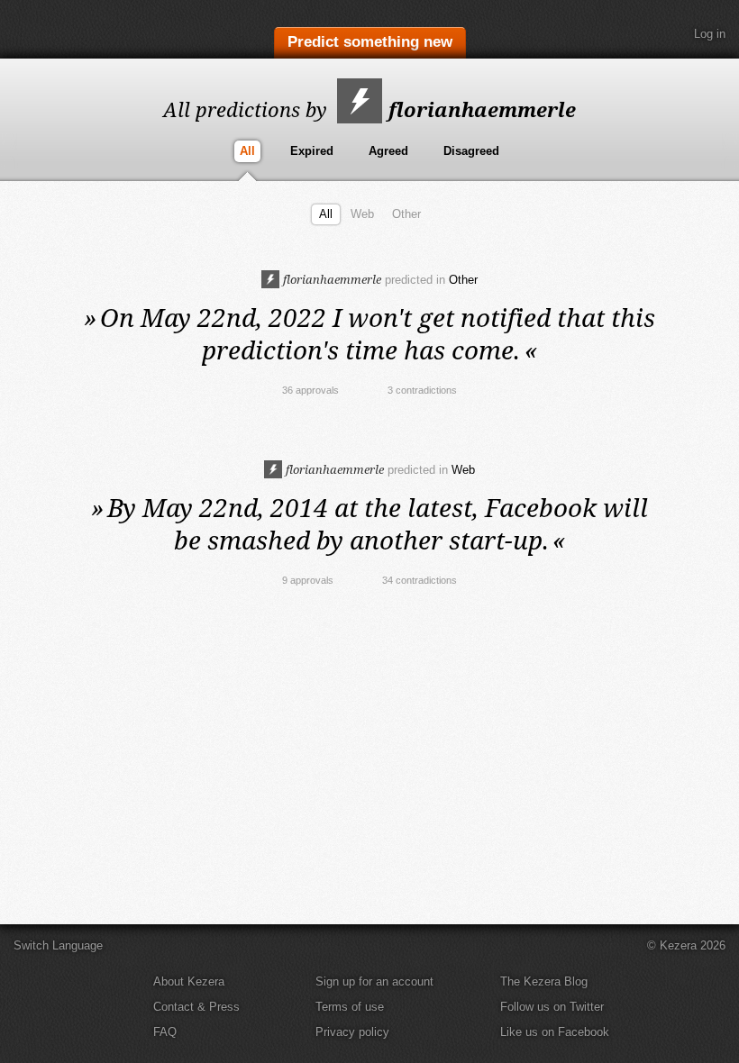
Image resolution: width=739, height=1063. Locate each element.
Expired (311, 151)
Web (362, 214)
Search (662, 34)
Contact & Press (196, 1006)
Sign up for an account (374, 981)
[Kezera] (88, 29)
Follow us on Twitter (552, 1006)
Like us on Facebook (554, 1032)
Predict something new (369, 41)
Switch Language (58, 945)
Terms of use (349, 1006)
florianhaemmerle (479, 109)
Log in (709, 34)
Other (406, 214)
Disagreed (471, 151)
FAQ (165, 1032)
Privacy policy (352, 1032)
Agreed (388, 151)
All (247, 151)
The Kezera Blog (544, 981)
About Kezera (188, 981)
